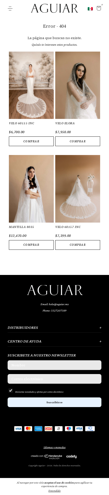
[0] (98, 9)
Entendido (54, 490)
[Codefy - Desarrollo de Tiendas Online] (71, 456)
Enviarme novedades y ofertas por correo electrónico (39, 391)
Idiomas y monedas (55, 447)
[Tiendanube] (47, 458)
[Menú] (11, 8)
